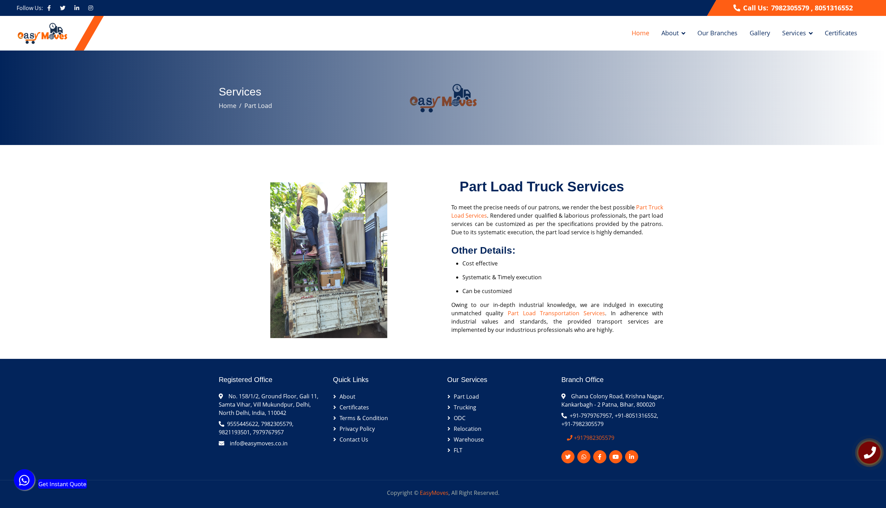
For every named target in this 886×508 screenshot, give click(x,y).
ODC (459, 418)
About (670, 33)
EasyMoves (434, 493)
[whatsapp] (24, 483)
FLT (458, 450)
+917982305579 (593, 438)
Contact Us (354, 439)
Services (794, 33)
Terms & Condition (364, 418)
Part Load (258, 105)
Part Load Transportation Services (556, 313)
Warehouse (469, 439)
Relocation (467, 429)
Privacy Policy (357, 429)
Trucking (465, 407)
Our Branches (717, 33)
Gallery (760, 33)
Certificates (841, 33)
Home (640, 33)
